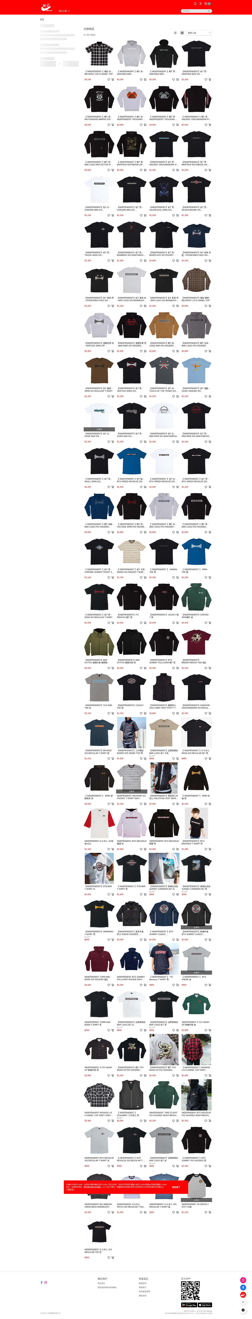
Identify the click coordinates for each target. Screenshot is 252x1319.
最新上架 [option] (192, 33)
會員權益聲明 (144, 1291)
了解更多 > (70, 1189)
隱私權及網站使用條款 (107, 1287)
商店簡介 (101, 1283)
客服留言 (142, 1287)
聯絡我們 (142, 1296)
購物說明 (142, 1283)
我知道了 (176, 1187)
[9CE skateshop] (47, 7)
